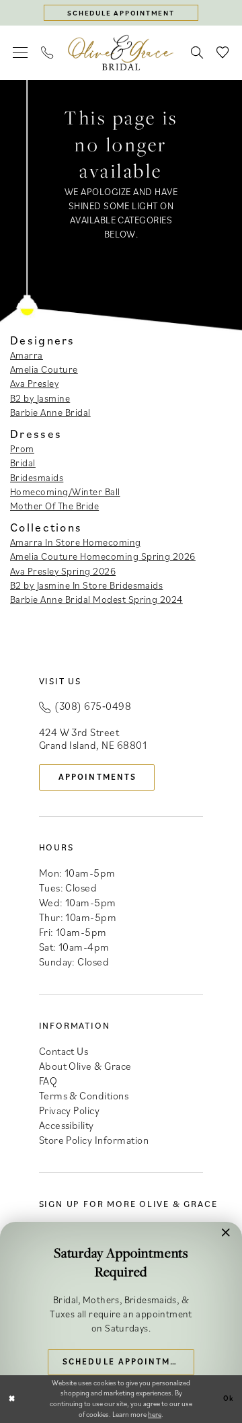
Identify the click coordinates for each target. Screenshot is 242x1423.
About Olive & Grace (85, 1065)
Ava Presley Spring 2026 (63, 570)
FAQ (48, 1080)
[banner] (120, 53)
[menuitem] (21, 53)
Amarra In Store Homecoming (75, 542)
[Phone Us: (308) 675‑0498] (48, 53)
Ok (229, 1398)
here (154, 1414)
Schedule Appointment (126, 1361)
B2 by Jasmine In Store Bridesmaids (86, 585)
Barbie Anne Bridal (50, 412)
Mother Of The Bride (54, 505)
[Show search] (197, 53)
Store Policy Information (94, 1139)
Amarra (26, 355)
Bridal (23, 462)
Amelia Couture (44, 369)
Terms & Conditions (84, 1095)
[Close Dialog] (12, 1399)
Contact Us (64, 1051)
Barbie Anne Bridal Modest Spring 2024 (96, 599)
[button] (21, 53)
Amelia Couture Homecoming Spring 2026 (103, 556)
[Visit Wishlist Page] (222, 53)
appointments (97, 776)
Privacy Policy (69, 1110)
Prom (22, 448)
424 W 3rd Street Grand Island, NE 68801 (93, 738)
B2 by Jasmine (40, 398)
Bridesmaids (36, 477)
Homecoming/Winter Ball (65, 491)
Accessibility (66, 1125)
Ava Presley (34, 383)
